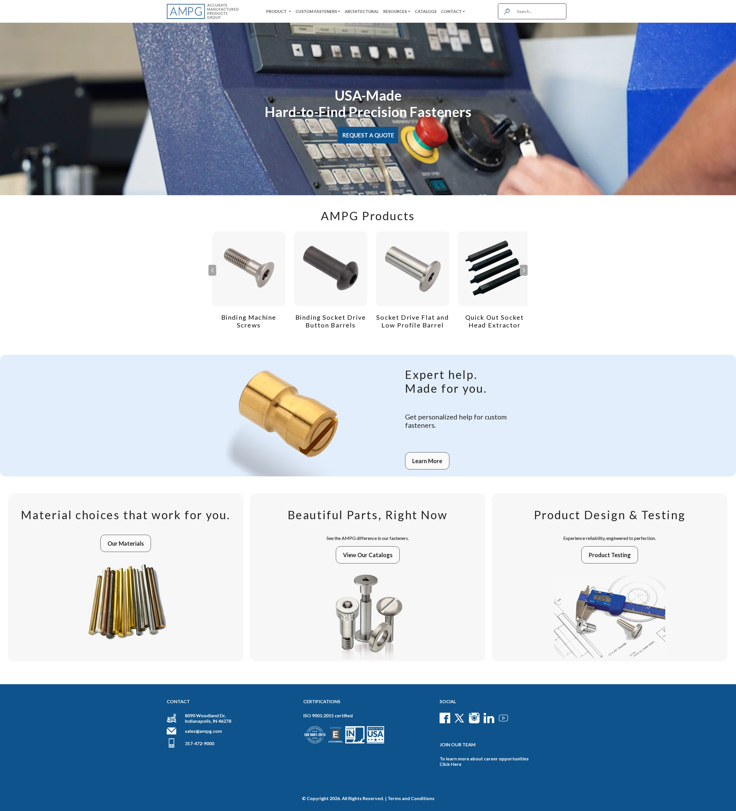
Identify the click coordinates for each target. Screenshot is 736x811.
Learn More (427, 460)
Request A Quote (368, 135)
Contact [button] (451, 11)
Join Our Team (458, 744)
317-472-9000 (199, 743)
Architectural (362, 11)
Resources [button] (395, 11)
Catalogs (425, 11)
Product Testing (610, 554)
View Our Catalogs (367, 554)
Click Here (450, 764)
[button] (524, 270)
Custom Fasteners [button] (316, 11)
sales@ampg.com (203, 731)
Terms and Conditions (411, 798)
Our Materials (126, 543)
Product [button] (277, 11)
